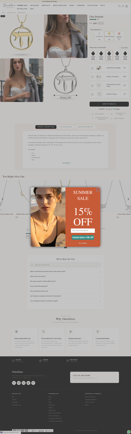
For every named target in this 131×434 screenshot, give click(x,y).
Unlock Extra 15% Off (82, 237)
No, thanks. (83, 243)
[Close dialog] (98, 189)
